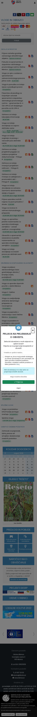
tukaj (17, 364)
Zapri (19, 388)
